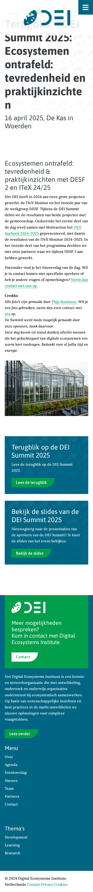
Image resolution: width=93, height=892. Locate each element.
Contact (23, 656)
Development (16, 837)
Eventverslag (16, 772)
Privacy (47, 884)
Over (9, 756)
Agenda (11, 764)
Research (12, 853)
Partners (12, 796)
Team (9, 788)
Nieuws (11, 780)
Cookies (61, 884)
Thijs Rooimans (64, 301)
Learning (12, 845)
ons (7, 313)
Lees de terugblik (31, 482)
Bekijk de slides (29, 553)
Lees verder (19, 733)
